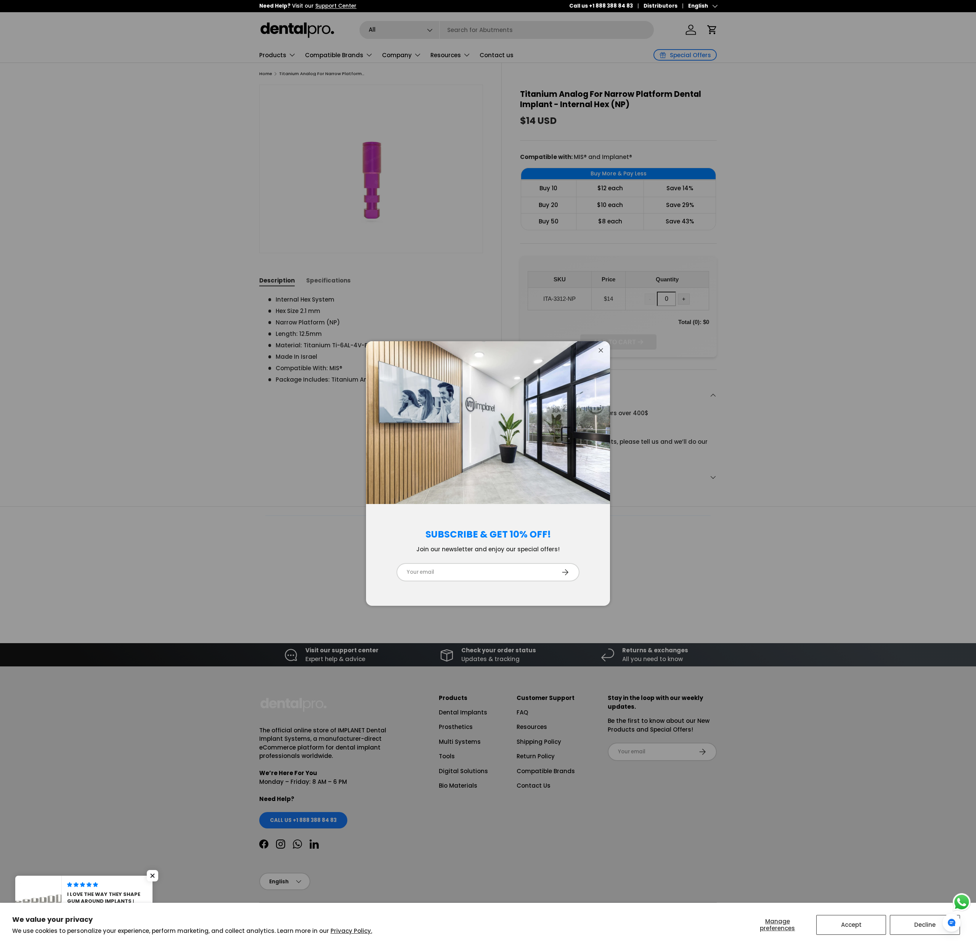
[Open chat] (951, 922)
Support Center (335, 6)
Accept (851, 925)
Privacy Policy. (351, 931)
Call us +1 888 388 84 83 (601, 6)
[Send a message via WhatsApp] (961, 902)
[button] (152, 875)
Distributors (660, 6)
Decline (925, 925)
